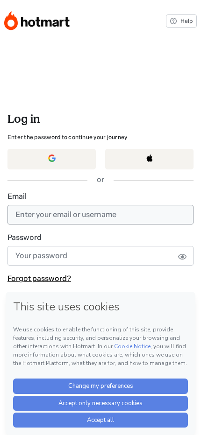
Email (17, 196)
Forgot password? (39, 278)
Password (24, 237)
